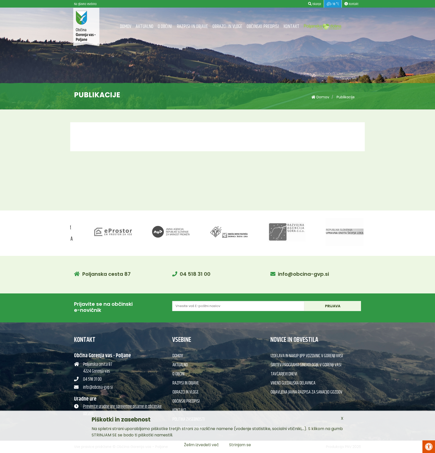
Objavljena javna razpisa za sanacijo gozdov (306, 392)
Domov (125, 27)
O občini (165, 27)
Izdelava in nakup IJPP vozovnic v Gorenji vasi (307, 355)
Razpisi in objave (192, 27)
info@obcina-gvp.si (303, 274)
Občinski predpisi (263, 27)
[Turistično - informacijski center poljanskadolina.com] (322, 25)
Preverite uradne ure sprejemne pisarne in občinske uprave (122, 410)
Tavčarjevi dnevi (284, 374)
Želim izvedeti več (201, 445)
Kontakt (291, 27)
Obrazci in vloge (227, 27)
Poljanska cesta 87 (106, 274)
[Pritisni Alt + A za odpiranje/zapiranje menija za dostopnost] (428, 446)
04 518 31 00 (195, 274)
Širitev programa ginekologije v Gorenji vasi (306, 365)
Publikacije (346, 97)
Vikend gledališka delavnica (293, 383)
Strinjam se (240, 445)
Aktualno (144, 27)
